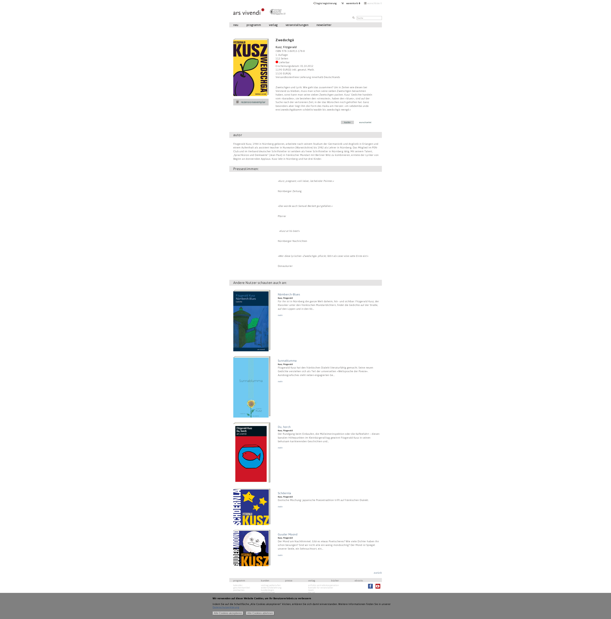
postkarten (239, 590)
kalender (237, 585)
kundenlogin (267, 590)
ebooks (359, 580)
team (311, 590)
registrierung (268, 592)
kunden (265, 580)
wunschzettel (365, 122)
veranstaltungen (297, 25)
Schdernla (284, 493)
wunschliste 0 (374, 3)
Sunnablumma (287, 360)
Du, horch (284, 427)
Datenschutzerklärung (226, 607)
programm (239, 580)
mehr (280, 315)
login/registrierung (326, 3)
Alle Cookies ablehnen (260, 613)
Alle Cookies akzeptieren (228, 613)
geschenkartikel (241, 587)
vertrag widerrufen (271, 585)
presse (288, 580)
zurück (378, 572)
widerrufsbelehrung (271, 587)
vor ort (311, 592)
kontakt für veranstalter (320, 587)
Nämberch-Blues (289, 294)
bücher (335, 580)
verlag (311, 580)
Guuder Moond (287, 534)
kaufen (347, 122)
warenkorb (352, 3)
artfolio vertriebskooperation (323, 585)
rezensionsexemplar (253, 102)
